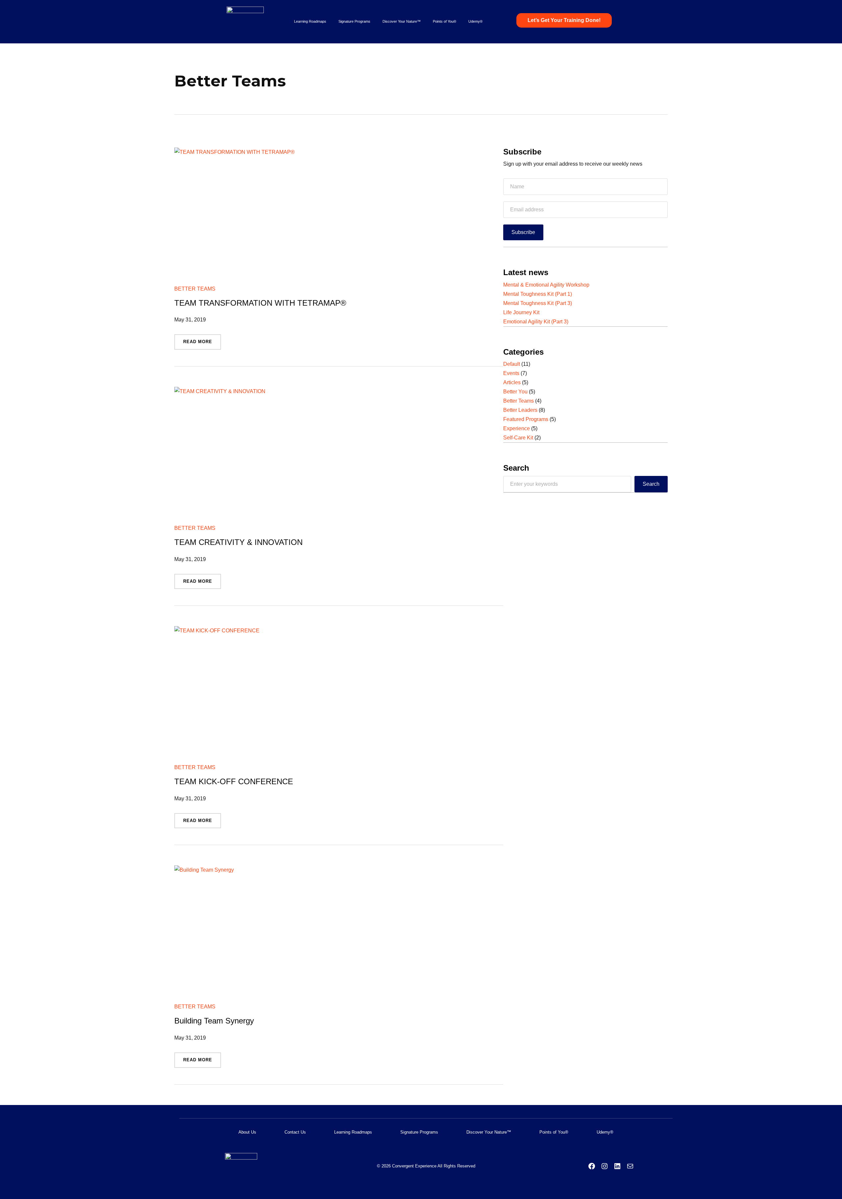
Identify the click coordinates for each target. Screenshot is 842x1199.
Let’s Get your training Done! (564, 20)
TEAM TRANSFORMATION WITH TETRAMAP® (260, 303)
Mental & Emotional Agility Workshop (546, 285)
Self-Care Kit (518, 437)
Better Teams (194, 289)
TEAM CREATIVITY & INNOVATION (238, 542)
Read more (199, 344)
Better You (515, 391)
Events (511, 373)
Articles (512, 382)
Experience (516, 428)
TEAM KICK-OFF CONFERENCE (233, 781)
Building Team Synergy (214, 1021)
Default (511, 364)
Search (651, 484)
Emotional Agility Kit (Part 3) (535, 321)
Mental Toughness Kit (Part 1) (537, 294)
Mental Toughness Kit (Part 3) (537, 303)
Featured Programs (525, 419)
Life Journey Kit (521, 312)
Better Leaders (520, 410)
